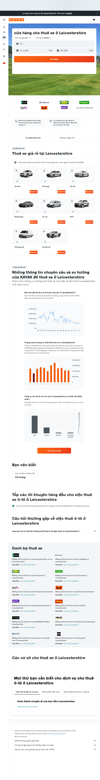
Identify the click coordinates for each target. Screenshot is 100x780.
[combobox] (23, 38)
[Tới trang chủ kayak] (16, 19)
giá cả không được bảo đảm (56, 734)
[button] (97, 13)
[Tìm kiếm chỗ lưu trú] (4, 32)
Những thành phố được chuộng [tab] (76, 692)
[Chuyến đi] (4, 56)
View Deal (33, 192)
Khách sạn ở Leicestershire (28, 707)
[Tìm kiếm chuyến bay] (4, 27)
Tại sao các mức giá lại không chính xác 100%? (35, 749)
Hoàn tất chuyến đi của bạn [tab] (27, 692)
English (69, 13)
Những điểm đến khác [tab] (51, 692)
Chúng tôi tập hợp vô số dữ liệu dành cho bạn (34, 745)
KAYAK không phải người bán (27, 740)
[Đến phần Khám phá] (4, 44)
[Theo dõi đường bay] (4, 49)
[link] (54, 451)
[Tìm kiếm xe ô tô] (4, 37)
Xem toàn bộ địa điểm (27, 565)
